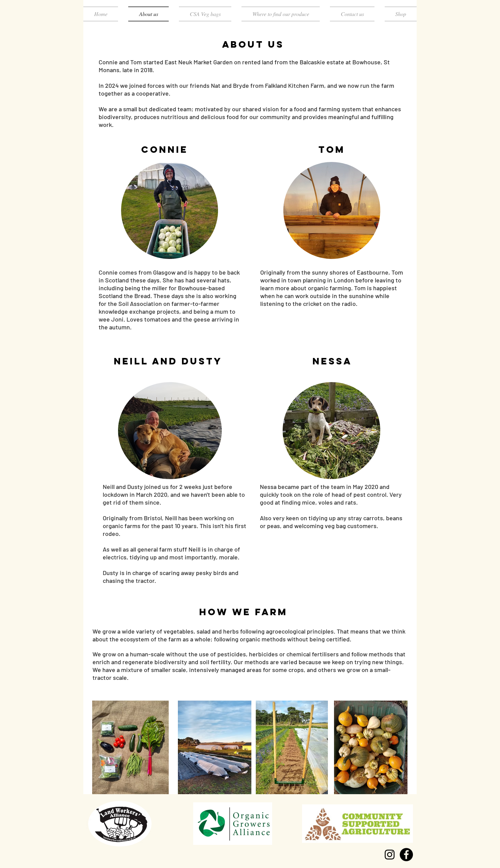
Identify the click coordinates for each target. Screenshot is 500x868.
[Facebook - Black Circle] (406, 854)
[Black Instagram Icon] (389, 854)
